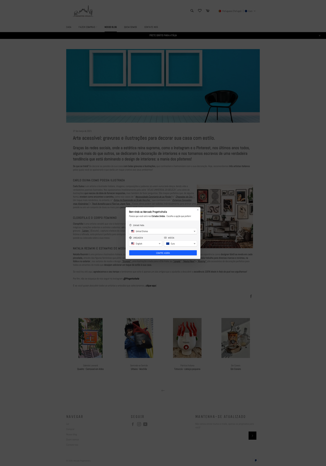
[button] (163, 231)
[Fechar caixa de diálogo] (198, 210)
